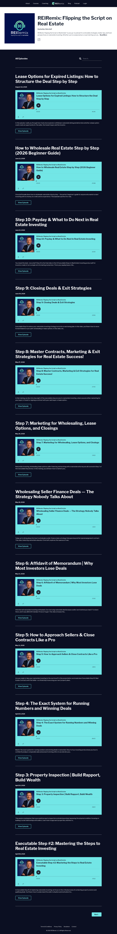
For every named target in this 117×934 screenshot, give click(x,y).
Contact (74, 926)
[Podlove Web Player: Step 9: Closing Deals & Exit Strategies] (58, 310)
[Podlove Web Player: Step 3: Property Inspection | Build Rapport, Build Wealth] (58, 802)
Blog (69, 3)
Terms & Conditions (46, 926)
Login (85, 3)
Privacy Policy (58, 926)
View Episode (23, 131)
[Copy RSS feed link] (39, 39)
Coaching (45, 3)
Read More (103, 35)
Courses (36, 3)
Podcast (77, 3)
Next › (96, 914)
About (28, 3)
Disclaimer (67, 926)
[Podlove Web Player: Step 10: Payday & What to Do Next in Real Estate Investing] (58, 246)
